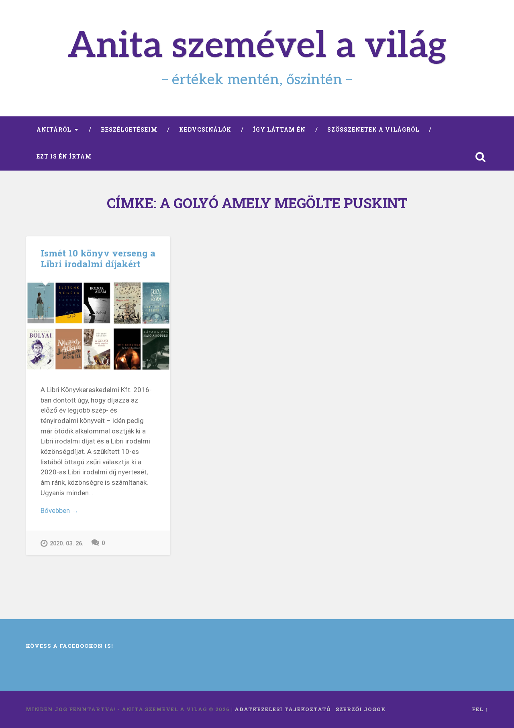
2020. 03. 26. (67, 543)
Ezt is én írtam (64, 156)
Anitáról (54, 129)
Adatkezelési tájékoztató (283, 709)
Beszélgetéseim (129, 129)
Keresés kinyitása (480, 157)
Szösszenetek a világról (373, 129)
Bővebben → (59, 510)
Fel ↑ (480, 709)
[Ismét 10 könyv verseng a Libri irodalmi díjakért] (98, 325)
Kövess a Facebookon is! (69, 645)
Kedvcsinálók (205, 129)
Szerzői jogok (361, 709)
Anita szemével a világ (257, 46)
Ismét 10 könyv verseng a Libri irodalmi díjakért (98, 258)
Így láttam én (279, 129)
